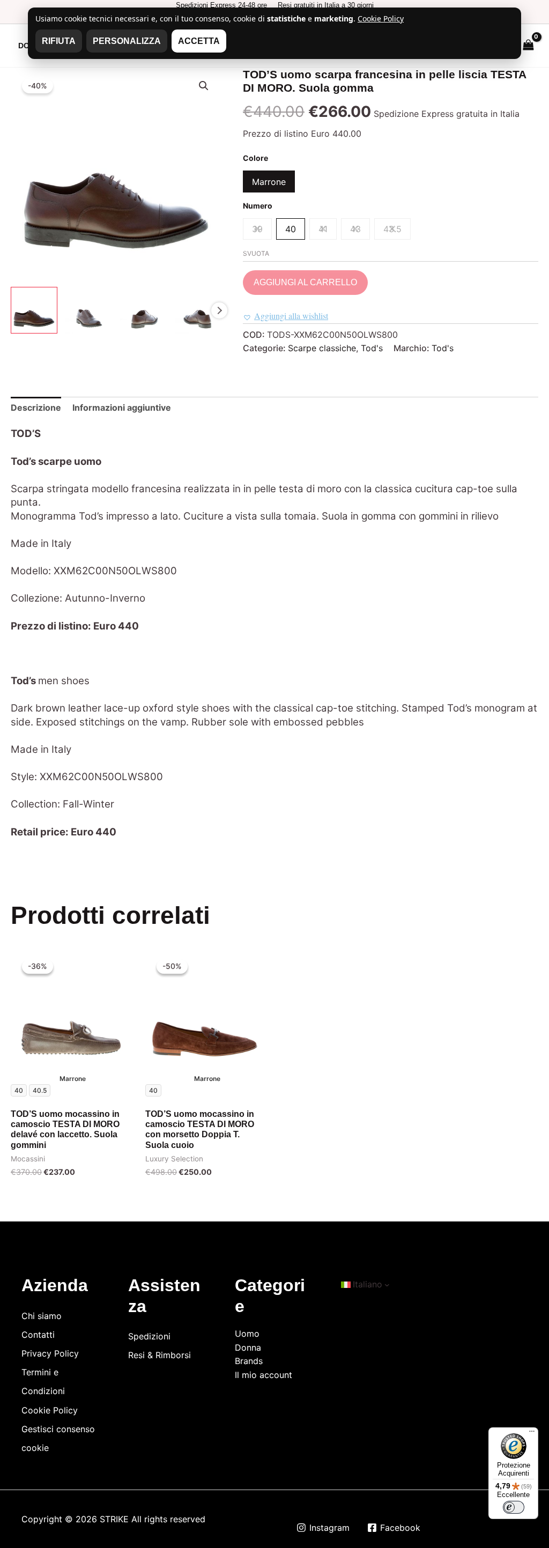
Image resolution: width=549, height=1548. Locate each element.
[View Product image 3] (143, 310)
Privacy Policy (50, 1353)
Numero (257, 205)
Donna (248, 1347)
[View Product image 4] (198, 310)
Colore (255, 157)
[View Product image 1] (34, 310)
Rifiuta (59, 41)
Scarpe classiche (322, 348)
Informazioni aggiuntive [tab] (121, 407)
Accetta (199, 41)
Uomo (247, 1333)
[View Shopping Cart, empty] (528, 45)
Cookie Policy (49, 1410)
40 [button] (290, 229)
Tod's (372, 348)
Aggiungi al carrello (305, 282)
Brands (249, 1361)
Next (219, 310)
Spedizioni (149, 1336)
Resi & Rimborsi (159, 1355)
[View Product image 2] (88, 310)
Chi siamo (41, 1315)
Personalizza (127, 41)
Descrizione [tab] (36, 407)
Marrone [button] (269, 181)
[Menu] (531, 1433)
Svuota (256, 253)
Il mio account (263, 1374)
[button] (203, 85)
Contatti (38, 1334)
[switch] (513, 1507)
